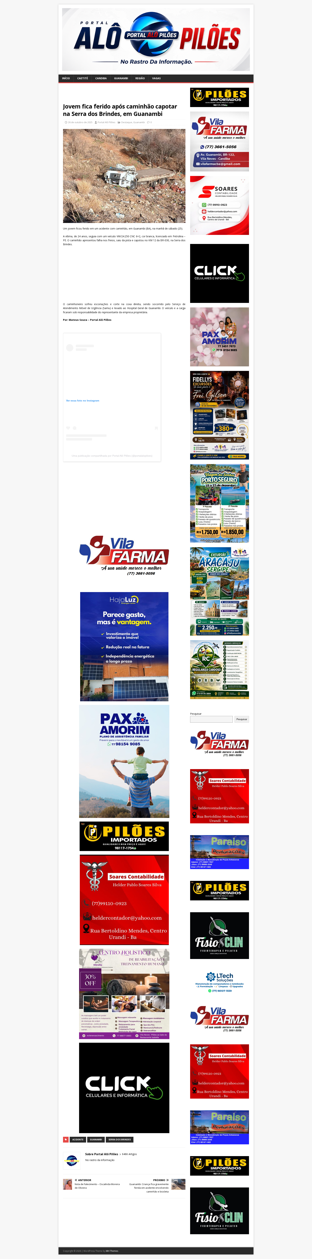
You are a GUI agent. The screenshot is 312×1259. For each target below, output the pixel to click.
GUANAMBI (121, 78)
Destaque (126, 122)
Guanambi (139, 122)
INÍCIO (66, 78)
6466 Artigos (129, 1154)
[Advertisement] (124, 95)
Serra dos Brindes (120, 1139)
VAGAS (156, 78)
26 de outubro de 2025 (80, 122)
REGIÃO (140, 78)
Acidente (77, 1139)
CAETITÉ (82, 78)
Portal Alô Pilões (106, 122)
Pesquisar (196, 713)
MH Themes (112, 1250)
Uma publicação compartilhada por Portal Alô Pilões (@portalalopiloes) (112, 455)
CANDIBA (101, 78)
